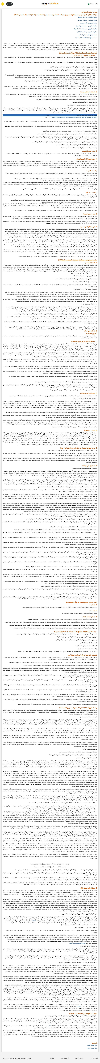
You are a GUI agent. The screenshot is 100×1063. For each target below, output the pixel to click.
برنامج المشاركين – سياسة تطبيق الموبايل (86, 26)
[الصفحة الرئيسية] (50, 4)
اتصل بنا (52, 1058)
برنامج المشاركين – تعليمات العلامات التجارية (85, 29)
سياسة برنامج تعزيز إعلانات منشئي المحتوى (86, 38)
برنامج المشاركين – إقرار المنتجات (88, 23)
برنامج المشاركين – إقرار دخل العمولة (87, 17)
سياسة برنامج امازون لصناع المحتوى (88, 35)
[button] (91, 4)
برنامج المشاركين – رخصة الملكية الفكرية (87, 32)
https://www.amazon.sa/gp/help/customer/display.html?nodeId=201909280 (74, 118)
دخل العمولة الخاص (92, 1048)
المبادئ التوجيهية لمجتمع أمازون (77, 943)
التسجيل (9, 4)
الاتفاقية (34, 921)
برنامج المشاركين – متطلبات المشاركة (87, 20)
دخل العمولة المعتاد (92, 1045)
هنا (50, 1026)
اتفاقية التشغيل (94, 1058)
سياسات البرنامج (79, 1058)
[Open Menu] (96, 4)
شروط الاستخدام (65, 1058)
